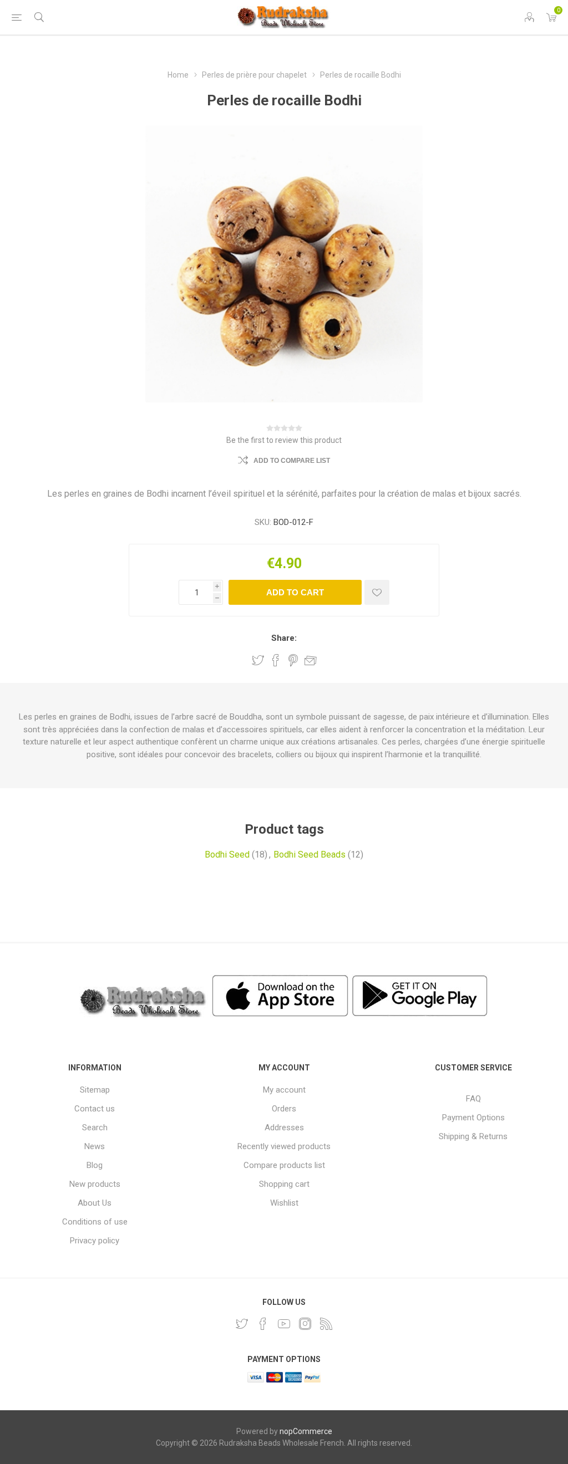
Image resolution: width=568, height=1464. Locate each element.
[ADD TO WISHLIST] (376, 592)
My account (284, 1090)
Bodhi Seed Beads (309, 854)
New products (94, 1184)
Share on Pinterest (293, 660)
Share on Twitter (258, 660)
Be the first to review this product (284, 440)
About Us (94, 1203)
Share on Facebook (276, 660)
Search (95, 1128)
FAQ (473, 1099)
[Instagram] (305, 1324)
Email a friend (311, 660)
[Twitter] (242, 1324)
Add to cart (295, 592)
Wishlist (284, 1203)
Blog (95, 1165)
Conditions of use (95, 1222)
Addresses (284, 1128)
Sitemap (95, 1090)
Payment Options (473, 1118)
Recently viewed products (284, 1146)
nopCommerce (306, 1431)
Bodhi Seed (227, 854)
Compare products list (284, 1165)
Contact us (94, 1109)
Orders (284, 1109)
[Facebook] (263, 1324)
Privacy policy (94, 1241)
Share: (284, 638)
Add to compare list (291, 461)
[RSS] (326, 1324)
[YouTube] (284, 1324)
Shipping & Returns (473, 1136)
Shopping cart (284, 1184)
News (94, 1146)
